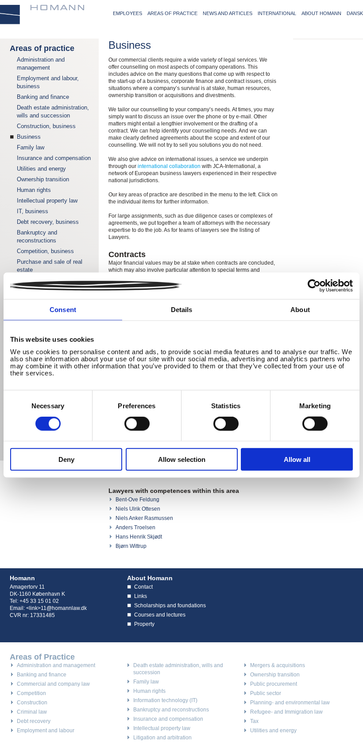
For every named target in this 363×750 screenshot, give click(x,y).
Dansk (355, 13)
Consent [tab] (63, 309)
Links (140, 596)
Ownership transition (43, 179)
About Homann (321, 13)
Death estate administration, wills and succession (53, 111)
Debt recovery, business (48, 222)
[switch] (137, 424)
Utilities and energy (41, 168)
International (277, 13)
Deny (66, 459)
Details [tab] (182, 309)
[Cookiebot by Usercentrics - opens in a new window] (314, 286)
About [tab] (300, 309)
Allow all (297, 459)
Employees (127, 13)
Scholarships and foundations (170, 605)
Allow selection (181, 459)
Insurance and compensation (54, 158)
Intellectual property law (47, 200)
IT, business (32, 211)
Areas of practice (172, 13)
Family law (30, 147)
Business (29, 136)
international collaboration (169, 166)
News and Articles (227, 13)
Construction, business (46, 126)
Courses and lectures (159, 615)
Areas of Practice (42, 656)
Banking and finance (43, 97)
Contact (143, 587)
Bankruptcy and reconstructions (37, 236)
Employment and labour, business (48, 82)
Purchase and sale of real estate (49, 265)
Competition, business (45, 251)
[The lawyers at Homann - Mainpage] (42, 15)
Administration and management (41, 63)
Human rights (34, 190)
